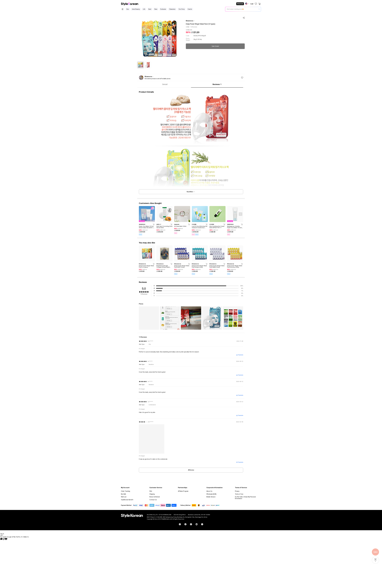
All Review (191, 470)
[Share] (244, 18)
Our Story (182, 9)
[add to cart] (154, 224)
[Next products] (240, 214)
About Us (209, 491)
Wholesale (240, 3)
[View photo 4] (212, 318)
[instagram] (180, 524)
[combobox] (241, 9)
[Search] (259, 9)
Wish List (123, 497)
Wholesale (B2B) (211, 494)
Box (128, 9)
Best (149, 9)
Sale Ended (215, 46)
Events (190, 9)
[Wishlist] (256, 4)
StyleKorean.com (166, 519)
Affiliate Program (183, 491)
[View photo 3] (191, 318)
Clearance (172, 9)
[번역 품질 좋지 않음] (4, 539)
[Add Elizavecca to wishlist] (242, 78)
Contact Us (153, 500)
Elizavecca (189, 21)
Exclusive (163, 9)
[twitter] (202, 524)
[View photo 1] (149, 318)
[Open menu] (122, 9)
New (155, 9)
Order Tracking (125, 491)
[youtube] (197, 524)
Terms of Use (239, 494)
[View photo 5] (233, 318)
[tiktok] (185, 524)
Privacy (237, 491)
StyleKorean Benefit (127, 500)
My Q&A (123, 494)
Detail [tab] (165, 84)
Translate (240, 355)
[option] (140, 65)
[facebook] (191, 524)
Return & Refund (154, 497)
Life (144, 9)
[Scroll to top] (375, 560)
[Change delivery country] (247, 3)
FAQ (150, 491)
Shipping (152, 494)
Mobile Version (210, 497)
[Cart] (259, 3)
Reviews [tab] (217, 84)
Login (251, 4)
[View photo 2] (170, 318)
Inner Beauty (136, 9)
